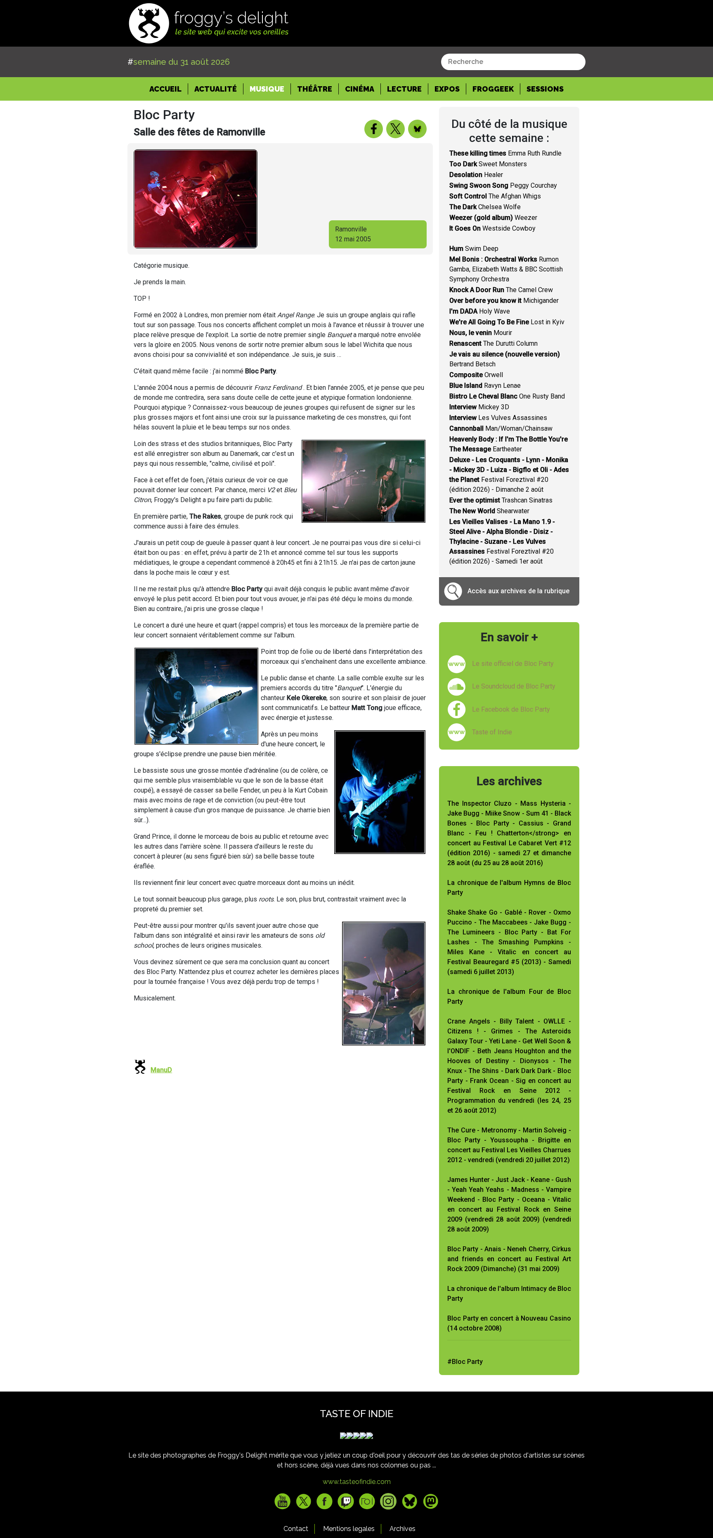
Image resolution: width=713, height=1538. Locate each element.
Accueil (168, 88)
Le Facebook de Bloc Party (511, 709)
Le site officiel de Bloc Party (513, 664)
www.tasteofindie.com (357, 1482)
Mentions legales (349, 1529)
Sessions (545, 89)
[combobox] (513, 62)
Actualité (215, 89)
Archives (403, 1529)
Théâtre (314, 89)
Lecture (404, 89)
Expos (447, 89)
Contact (295, 1529)
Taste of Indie (492, 732)
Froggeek (493, 89)
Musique (267, 89)
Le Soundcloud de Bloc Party (513, 686)
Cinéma (359, 89)
